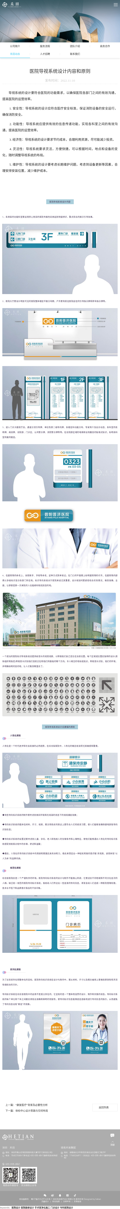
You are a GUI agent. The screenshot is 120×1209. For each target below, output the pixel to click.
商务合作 (105, 46)
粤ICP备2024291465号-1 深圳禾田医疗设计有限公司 (53, 1199)
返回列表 (104, 1107)
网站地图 (56, 1201)
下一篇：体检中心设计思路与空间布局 (26, 1110)
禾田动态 (15, 54)
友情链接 (77, 1201)
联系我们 (75, 54)
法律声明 (66, 1201)
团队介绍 (75, 46)
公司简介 (15, 46)
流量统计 (45, 1201)
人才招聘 (45, 54)
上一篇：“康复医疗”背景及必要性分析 (26, 1105)
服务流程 (45, 46)
